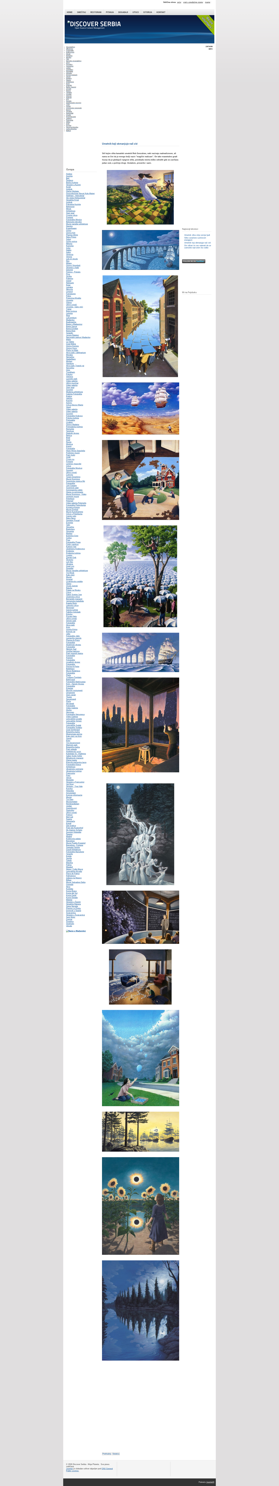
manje (207, 2)
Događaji (123, 12)
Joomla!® (210, 1482)
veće (179, 2)
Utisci (136, 12)
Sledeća (115, 1454)
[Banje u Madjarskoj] (76, 931)
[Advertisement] (80, 150)
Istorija (147, 12)
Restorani (95, 12)
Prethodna (106, 1454)
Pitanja (110, 12)
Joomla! (69, 1469)
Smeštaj (81, 12)
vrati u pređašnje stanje (193, 2)
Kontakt (161, 12)
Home (70, 12)
